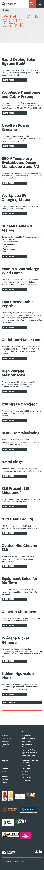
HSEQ (3, 747)
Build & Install (26, 741)
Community (5, 744)
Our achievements (8, 764)
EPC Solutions (26, 735)
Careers (4, 782)
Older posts (9, 702)
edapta (4, 771)
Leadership (5, 741)
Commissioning (27, 744)
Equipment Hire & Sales (29, 753)
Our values (5, 750)
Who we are (5, 735)
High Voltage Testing (28, 750)
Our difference (6, 738)
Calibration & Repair (28, 756)
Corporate (5, 779)
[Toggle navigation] (40, 4)
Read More (8, 80)
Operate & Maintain (28, 747)
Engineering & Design (28, 738)
